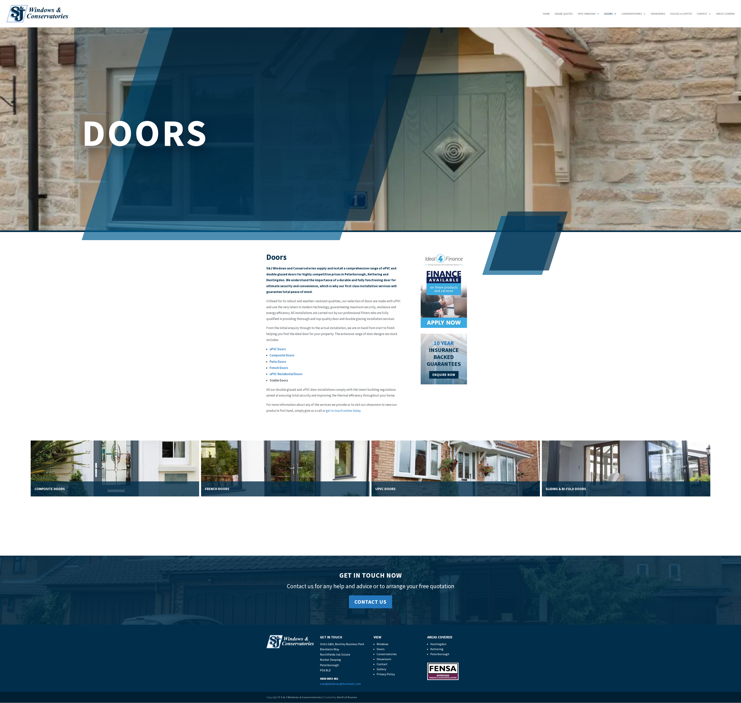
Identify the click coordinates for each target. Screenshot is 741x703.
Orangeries (658, 13)
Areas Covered (725, 13)
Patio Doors (278, 362)
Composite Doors (282, 355)
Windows (382, 644)
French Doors (279, 368)
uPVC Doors (278, 349)
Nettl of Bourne (347, 697)
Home (546, 13)
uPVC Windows (587, 13)
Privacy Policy (386, 674)
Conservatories (632, 13)
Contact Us (370, 601)
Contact (702, 13)
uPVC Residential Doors (286, 374)
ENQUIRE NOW (443, 375)
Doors (608, 13)
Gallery (381, 669)
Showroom (384, 659)
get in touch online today (343, 410)
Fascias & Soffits (681, 13)
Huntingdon (438, 644)
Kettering (436, 649)
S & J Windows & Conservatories (301, 697)
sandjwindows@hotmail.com (340, 684)
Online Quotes (564, 13)
